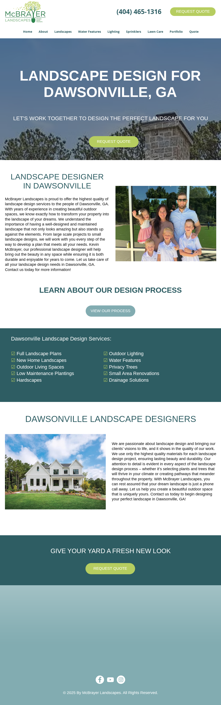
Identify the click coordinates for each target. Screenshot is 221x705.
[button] (43, 31)
